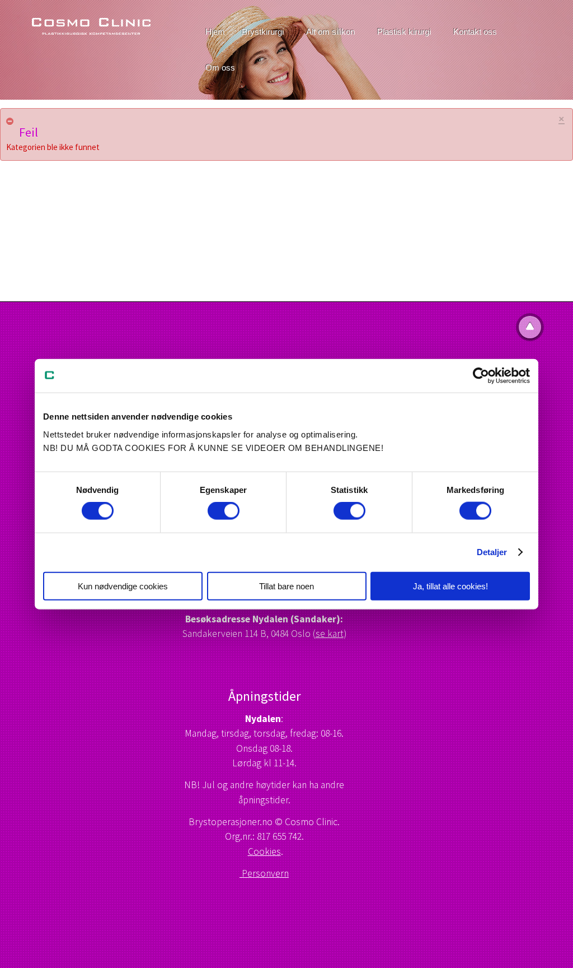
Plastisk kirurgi (404, 31)
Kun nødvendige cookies (123, 585)
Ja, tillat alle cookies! (450, 585)
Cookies (264, 851)
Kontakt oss (475, 31)
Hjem (215, 31)
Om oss (220, 67)
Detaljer (492, 552)
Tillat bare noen (286, 585)
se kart (330, 633)
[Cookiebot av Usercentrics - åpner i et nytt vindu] (481, 375)
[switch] (223, 511)
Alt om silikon (330, 31)
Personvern (264, 873)
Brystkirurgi (263, 31)
